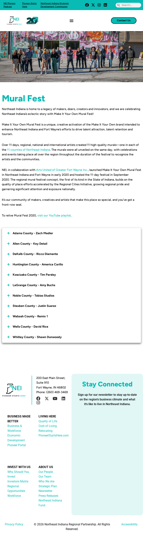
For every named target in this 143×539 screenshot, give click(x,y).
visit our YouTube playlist (54, 215)
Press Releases (48, 496)
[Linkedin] (105, 5)
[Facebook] (87, 5)
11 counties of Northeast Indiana (28, 149)
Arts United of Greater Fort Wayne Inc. (62, 170)
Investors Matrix (17, 481)
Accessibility (129, 524)
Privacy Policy (14, 524)
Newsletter (45, 491)
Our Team (45, 476)
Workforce (14, 496)
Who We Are (46, 481)
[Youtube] (55, 398)
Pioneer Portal (16, 445)
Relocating (46, 431)
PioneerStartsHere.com (54, 435)
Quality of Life (48, 421)
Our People (46, 472)
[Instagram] (99, 5)
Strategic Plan (48, 486)
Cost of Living (48, 426)
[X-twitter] (93, 5)
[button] (72, 20)
